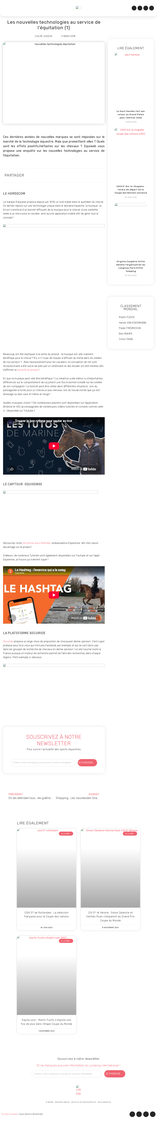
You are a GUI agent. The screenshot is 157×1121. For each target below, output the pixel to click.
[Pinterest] (151, 8)
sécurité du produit (27, 369)
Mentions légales (62, 1102)
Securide (8, 641)
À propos (49, 1102)
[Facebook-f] (132, 1114)
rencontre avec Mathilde (36, 543)
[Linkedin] (145, 8)
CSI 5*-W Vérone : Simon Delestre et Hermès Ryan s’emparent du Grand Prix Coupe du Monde (110, 916)
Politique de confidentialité (83, 1102)
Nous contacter (104, 1102)
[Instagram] (140, 8)
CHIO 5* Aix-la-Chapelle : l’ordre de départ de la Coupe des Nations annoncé (131, 189)
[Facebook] (134, 8)
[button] (6, 8)
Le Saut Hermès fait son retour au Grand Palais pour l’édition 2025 (131, 114)
